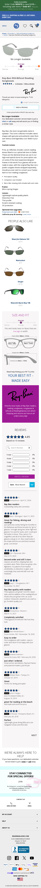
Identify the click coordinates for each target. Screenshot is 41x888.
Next (34, 735)
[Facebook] (16, 860)
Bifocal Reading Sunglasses (26, 33)
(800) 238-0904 (11, 806)
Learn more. (27, 214)
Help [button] (4, 821)
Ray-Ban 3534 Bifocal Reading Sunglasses (22, 35)
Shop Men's (11, 33)
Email (30, 806)
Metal (5, 35)
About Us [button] (6, 828)
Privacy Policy (28, 786)
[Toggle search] (31, 26)
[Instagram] (9, 860)
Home (4, 33)
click (24, 762)
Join (20, 781)
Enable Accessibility (20, 2)
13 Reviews (19, 84)
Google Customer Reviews (31, 102)
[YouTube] (31, 860)
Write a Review (29, 84)
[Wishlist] (25, 26)
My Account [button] (7, 814)
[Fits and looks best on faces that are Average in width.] (20, 69)
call (10, 121)
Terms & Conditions (18, 788)
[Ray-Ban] (31, 91)
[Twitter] (24, 860)
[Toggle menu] (4, 26)
